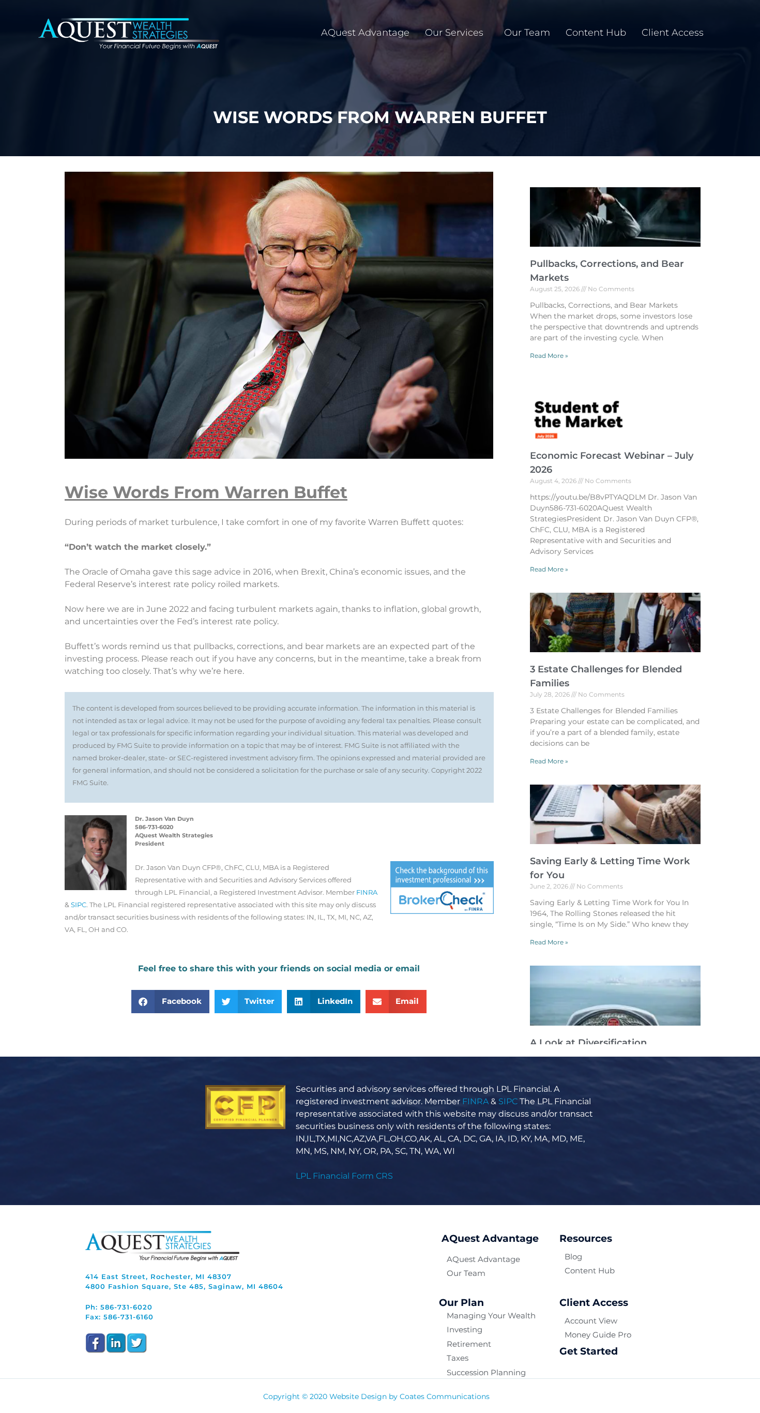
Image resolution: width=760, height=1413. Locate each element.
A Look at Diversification (588, 1042)
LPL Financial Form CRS (344, 1176)
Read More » (549, 355)
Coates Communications (445, 1396)
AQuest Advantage (365, 32)
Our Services (454, 32)
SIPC (78, 905)
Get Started (588, 1351)
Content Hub (596, 32)
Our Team (527, 32)
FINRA (366, 892)
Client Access (673, 32)
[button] (170, 1001)
